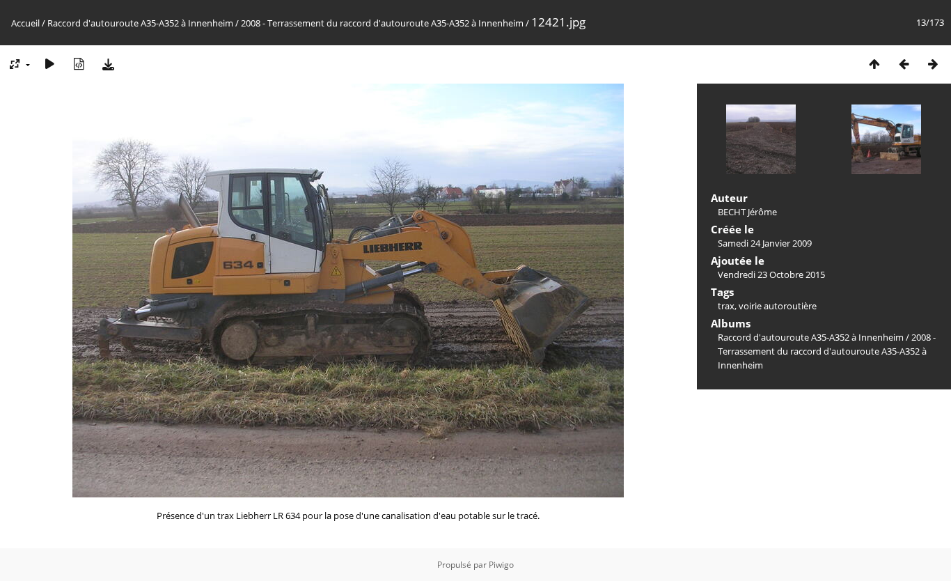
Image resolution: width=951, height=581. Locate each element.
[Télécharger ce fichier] (108, 64)
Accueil (25, 23)
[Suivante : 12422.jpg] (933, 64)
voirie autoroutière (778, 306)
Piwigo (501, 565)
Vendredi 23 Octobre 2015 (771, 274)
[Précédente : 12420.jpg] (903, 64)
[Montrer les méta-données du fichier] (78, 64)
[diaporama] (49, 64)
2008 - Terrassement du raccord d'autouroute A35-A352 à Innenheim (382, 23)
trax (726, 306)
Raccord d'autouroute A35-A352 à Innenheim (140, 23)
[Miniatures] (874, 64)
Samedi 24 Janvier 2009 (765, 243)
